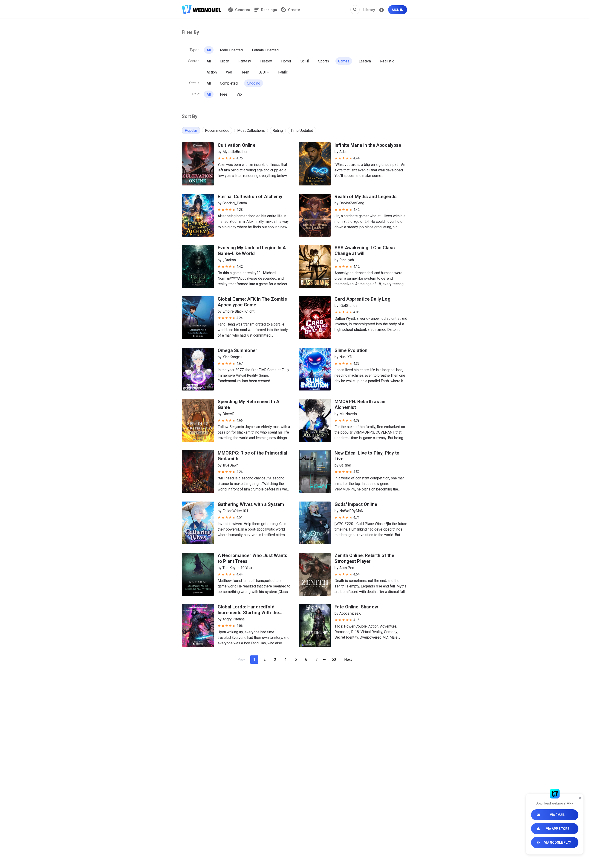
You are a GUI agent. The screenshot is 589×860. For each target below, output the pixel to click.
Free (223, 94)
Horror (286, 61)
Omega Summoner (237, 350)
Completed (229, 83)
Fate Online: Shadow (356, 607)
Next (348, 659)
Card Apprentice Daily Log (362, 299)
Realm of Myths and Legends (366, 196)
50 (334, 659)
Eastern (365, 61)
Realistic (387, 61)
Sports (323, 61)
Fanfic (283, 72)
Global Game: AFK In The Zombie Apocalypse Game (252, 302)
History (266, 61)
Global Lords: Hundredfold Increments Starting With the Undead (248, 612)
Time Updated (302, 130)
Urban (224, 61)
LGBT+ (263, 72)
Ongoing (253, 83)
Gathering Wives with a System (251, 504)
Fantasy (244, 61)
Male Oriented (231, 50)
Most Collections (251, 130)
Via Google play (557, 842)
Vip (239, 94)
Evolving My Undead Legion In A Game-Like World (252, 250)
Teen (245, 72)
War (229, 72)
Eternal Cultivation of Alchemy (250, 196)
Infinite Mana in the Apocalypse (368, 145)
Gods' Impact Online (356, 504)
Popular (191, 130)
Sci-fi (304, 61)
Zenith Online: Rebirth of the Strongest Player (364, 558)
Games (343, 61)
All (209, 50)
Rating (278, 130)
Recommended (217, 130)
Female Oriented (265, 50)
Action (212, 72)
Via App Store (557, 829)
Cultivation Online (236, 145)
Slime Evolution (351, 350)
